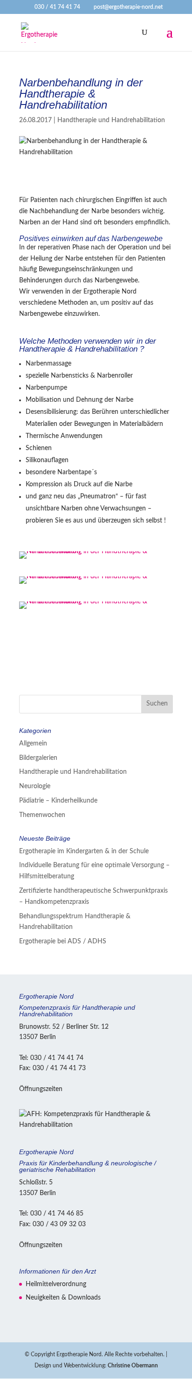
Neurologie (34, 786)
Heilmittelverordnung (56, 1284)
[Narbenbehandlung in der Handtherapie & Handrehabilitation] (96, 559)
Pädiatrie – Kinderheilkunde (58, 800)
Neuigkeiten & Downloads (63, 1297)
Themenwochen (42, 815)
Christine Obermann (133, 1365)
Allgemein (33, 743)
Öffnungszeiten (40, 1089)
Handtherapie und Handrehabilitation (111, 120)
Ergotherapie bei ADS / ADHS (62, 941)
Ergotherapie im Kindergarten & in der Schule (84, 851)
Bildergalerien (38, 758)
